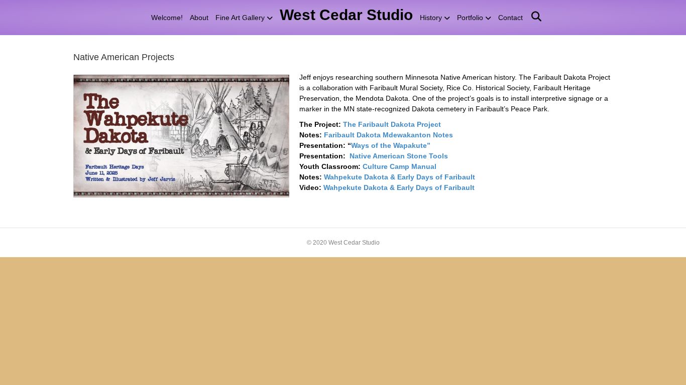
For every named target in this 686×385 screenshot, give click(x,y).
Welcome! (167, 18)
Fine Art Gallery (240, 18)
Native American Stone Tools (399, 156)
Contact (510, 18)
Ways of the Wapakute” (390, 145)
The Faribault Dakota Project (392, 124)
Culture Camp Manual (399, 166)
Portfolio (470, 18)
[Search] (532, 16)
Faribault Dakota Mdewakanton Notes (388, 135)
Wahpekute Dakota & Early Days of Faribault (400, 177)
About (199, 18)
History (431, 18)
